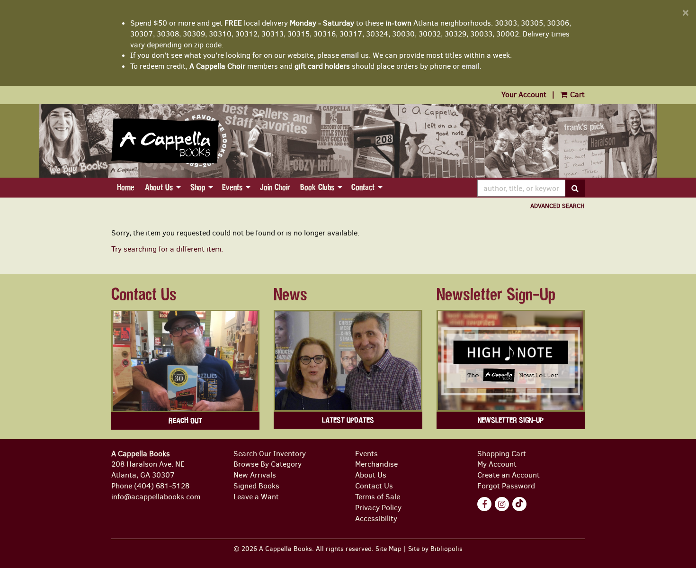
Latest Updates (348, 420)
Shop (197, 187)
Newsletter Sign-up (511, 420)
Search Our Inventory (269, 454)
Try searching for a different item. (167, 249)
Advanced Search (557, 206)
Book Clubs (317, 187)
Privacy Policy (378, 508)
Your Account (523, 94)
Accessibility (376, 518)
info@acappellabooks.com (155, 497)
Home (125, 187)
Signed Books (256, 486)
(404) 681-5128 (161, 486)
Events (232, 187)
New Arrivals (254, 475)
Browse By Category (267, 464)
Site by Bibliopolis (435, 548)
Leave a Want (256, 497)
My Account (497, 464)
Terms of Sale (377, 497)
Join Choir (275, 187)
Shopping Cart (501, 454)
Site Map (388, 548)
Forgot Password (506, 486)
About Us (159, 187)
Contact (363, 187)
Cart (576, 94)
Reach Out (185, 420)
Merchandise (376, 464)
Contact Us (374, 486)
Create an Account (508, 475)
